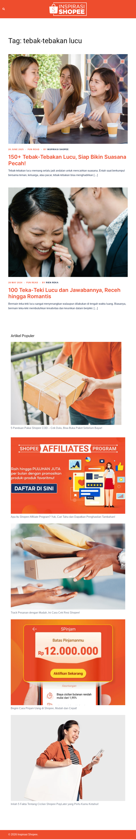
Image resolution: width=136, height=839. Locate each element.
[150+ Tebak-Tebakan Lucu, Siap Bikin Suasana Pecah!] (68, 98)
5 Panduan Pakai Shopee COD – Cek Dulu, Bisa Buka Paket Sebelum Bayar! (56, 428)
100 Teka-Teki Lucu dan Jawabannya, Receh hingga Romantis (64, 293)
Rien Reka (52, 282)
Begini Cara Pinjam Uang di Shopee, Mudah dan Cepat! (44, 708)
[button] (3, 9)
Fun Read (33, 149)
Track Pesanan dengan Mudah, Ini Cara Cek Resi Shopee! (45, 612)
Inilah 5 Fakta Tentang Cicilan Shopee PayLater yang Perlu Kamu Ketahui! (55, 804)
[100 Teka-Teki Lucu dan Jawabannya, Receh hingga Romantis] (68, 232)
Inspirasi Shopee (58, 149)
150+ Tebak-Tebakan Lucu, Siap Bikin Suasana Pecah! (67, 160)
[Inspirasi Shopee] (68, 9)
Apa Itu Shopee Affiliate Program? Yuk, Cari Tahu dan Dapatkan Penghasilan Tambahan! (63, 516)
